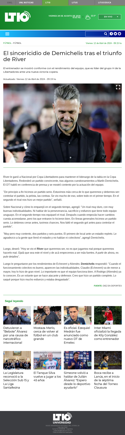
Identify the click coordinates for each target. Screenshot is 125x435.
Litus (74, 2)
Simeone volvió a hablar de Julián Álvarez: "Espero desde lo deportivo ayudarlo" (77, 380)
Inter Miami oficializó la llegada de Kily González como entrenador (107, 333)
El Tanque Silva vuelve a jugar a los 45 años (47, 376)
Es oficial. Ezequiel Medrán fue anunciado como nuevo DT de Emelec (77, 335)
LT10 (47, 2)
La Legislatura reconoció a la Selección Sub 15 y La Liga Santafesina (16, 380)
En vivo (108, 17)
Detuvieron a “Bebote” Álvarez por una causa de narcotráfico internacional (15, 335)
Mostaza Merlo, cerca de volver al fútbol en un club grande (46, 333)
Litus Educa (104, 2)
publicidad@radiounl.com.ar (63, 431)
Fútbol (7, 43)
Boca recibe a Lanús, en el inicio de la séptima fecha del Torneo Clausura (106, 380)
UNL (10, 2)
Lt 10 (18, 16)
